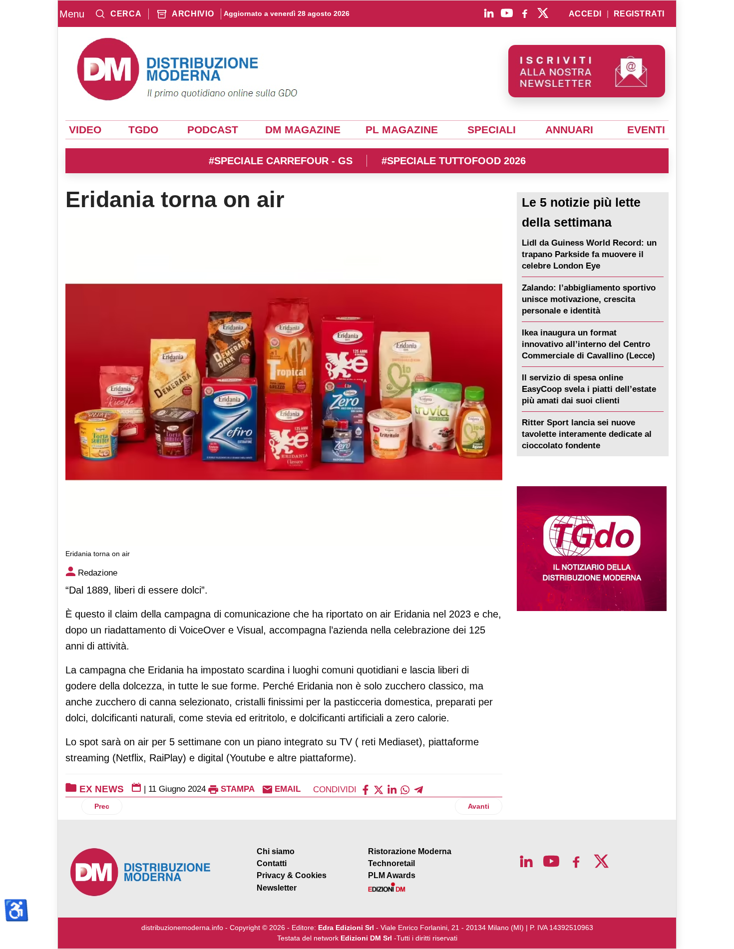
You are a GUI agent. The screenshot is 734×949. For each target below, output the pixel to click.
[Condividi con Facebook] (365, 789)
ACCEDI (585, 14)
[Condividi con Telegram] (418, 789)
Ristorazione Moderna (409, 851)
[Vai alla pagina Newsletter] (586, 71)
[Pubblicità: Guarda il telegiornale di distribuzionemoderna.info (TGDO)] (591, 548)
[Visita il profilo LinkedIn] (489, 13)
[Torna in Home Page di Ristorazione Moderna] (141, 872)
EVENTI (646, 130)
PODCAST (212, 130)
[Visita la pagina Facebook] (525, 13)
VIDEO (85, 130)
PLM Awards (391, 875)
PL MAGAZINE (402, 130)
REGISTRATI (639, 14)
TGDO (143, 130)
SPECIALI (491, 130)
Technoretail (391, 863)
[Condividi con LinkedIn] (392, 789)
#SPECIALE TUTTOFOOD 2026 (453, 161)
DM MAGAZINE (303, 130)
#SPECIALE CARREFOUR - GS (281, 161)
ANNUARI (569, 130)
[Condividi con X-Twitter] (378, 789)
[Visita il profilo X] (543, 13)
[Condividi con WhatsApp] (405, 789)
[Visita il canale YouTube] (507, 13)
